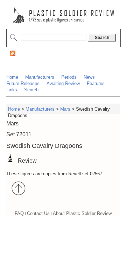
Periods (69, 77)
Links (11, 89)
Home (12, 77)
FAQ (19, 213)
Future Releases (23, 83)
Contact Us (38, 213)
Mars (65, 108)
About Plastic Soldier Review (82, 213)
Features (96, 83)
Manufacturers (39, 77)
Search (31, 89)
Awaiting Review (63, 83)
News (89, 77)
